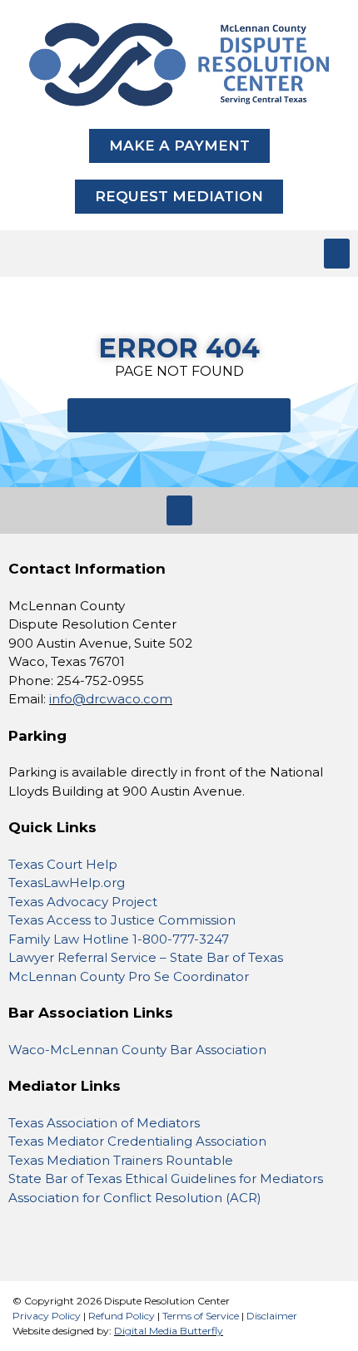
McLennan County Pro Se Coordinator (128, 976)
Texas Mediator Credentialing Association (137, 1141)
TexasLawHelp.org (66, 882)
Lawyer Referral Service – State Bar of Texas (147, 957)
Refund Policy (121, 1315)
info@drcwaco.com (110, 699)
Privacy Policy (46, 1315)
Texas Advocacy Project (82, 902)
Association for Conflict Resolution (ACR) (134, 1198)
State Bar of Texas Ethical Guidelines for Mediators (165, 1178)
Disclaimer (271, 1315)
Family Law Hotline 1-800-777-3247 (118, 939)
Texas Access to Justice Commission (122, 920)
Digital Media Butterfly (168, 1330)
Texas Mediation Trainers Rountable (120, 1160)
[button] (337, 254)
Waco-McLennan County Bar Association (137, 1050)
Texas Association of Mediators (104, 1123)
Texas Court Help (62, 864)
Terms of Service (200, 1315)
